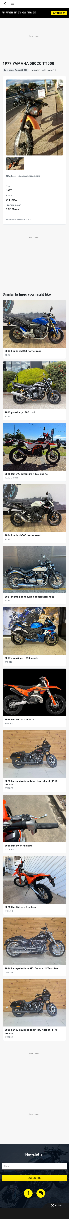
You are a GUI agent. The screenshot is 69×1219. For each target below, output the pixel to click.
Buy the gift (59, 13)
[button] (15, 163)
